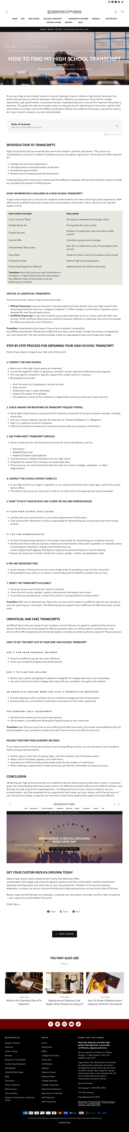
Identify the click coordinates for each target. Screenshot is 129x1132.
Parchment (18, 448)
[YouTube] (71, 1024)
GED (23, 19)
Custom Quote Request (15, 1064)
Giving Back (10, 1068)
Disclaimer (9, 1080)
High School (34, 19)
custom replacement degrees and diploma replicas (37, 549)
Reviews (8, 1055)
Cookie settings (64, 1122)
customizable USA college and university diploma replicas (37, 881)
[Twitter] (57, 1024)
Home (14, 19)
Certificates (111, 19)
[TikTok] (78, 1024)
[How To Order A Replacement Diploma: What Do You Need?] (105, 983)
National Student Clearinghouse (30, 455)
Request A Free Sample (15, 1059)
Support (69, 22)
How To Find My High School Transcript (66, 51)
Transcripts (46, 1059)
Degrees (96, 19)
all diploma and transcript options (44, 631)
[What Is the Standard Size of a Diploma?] (24, 983)
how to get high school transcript (94, 51)
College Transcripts (50, 1085)
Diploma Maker (48, 1076)
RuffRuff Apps (111, 134)
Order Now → (14, 904)
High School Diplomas (51, 1089)
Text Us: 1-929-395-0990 (89, 1104)
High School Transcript (42, 51)
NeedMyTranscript (23, 452)
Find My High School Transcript (21, 51)
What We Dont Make (14, 1072)
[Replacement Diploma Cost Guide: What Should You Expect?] (64, 983)
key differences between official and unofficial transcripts (37, 331)
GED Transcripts (49, 1101)
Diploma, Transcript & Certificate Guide (19, 1098)
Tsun (120, 134)
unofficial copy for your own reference (40, 658)
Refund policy (11, 1089)
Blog (80, 22)
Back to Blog (66, 934)
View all (65, 964)
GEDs (44, 1051)
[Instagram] (64, 1024)
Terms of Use (94, 1101)
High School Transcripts (52, 1093)
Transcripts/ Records (78, 19)
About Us (9, 1047)
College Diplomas (49, 1080)
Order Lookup (11, 1051)
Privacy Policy (11, 1093)
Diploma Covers (53, 22)
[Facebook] (50, 1024)
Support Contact (12, 1043)
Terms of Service (12, 1085)
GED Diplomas (48, 1097)
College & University (53, 19)
